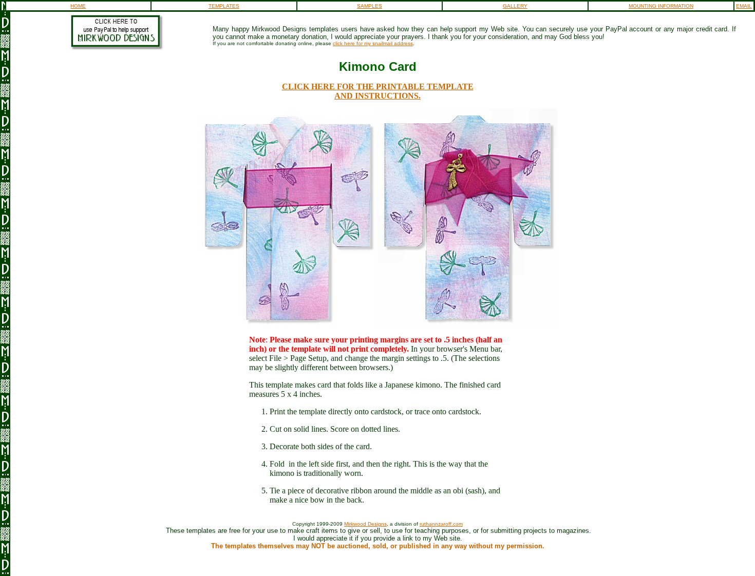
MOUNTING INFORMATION (661, 6)
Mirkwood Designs (365, 524)
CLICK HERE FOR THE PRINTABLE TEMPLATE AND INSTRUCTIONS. (378, 91)
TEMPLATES (224, 6)
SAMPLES (369, 6)
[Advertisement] (380, 562)
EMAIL (744, 6)
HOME (78, 6)
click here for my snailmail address (373, 43)
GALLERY (515, 6)
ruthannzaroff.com (441, 524)
